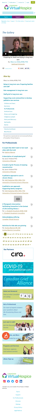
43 (11, 244)
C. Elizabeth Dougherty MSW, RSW (16, 211)
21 (15, 237)
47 (21, 244)
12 (25, 234)
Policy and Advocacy (10, 119)
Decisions (7, 106)
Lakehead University (18, 64)
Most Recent (7, 132)
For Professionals (9, 109)
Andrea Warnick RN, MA (12, 228)
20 (13, 237)
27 (30, 237)
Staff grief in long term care (13, 94)
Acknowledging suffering (10, 217)
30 (9, 241)
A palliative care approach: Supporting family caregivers (12, 187)
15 (32, 234)
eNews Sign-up (8, 359)
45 (16, 244)
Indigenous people (9, 117)
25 (25, 237)
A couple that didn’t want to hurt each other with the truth (15, 149)
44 (13, 244)
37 (26, 241)
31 (11, 241)
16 (3, 237)
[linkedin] (20, 381)
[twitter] (12, 381)
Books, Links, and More (11, 335)
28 (4, 241)
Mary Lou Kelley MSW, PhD (19, 62)
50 (28, 244)
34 (18, 241)
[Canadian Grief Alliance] (18, 281)
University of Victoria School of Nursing (15, 182)
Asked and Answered (10, 291)
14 (29, 234)
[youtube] (16, 381)
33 (16, 241)
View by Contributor (10, 129)
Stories (6, 125)
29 (6, 241)
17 (6, 237)
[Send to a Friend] (3, 68)
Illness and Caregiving (10, 114)
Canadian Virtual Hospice (10, 219)
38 (28, 241)
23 (20, 237)
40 (4, 244)
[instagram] (4, 381)
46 (18, 244)
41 (6, 244)
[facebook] (8, 381)
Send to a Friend (8, 68)
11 (22, 234)
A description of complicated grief (13, 156)
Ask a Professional (9, 304)
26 (27, 237)
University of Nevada (9, 161)
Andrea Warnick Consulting (11, 230)
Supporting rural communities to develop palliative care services (18, 99)
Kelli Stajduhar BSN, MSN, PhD (15, 180)
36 (23, 241)
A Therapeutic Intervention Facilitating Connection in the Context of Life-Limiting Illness (15, 206)
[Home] (18, 5)
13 (27, 234)
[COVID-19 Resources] (18, 267)
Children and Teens (9, 103)
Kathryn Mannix (10, 152)
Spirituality (7, 122)
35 (21, 241)
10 (20, 234)
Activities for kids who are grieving (14, 225)
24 (23, 237)
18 (8, 237)
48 (23, 244)
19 (10, 237)
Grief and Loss (8, 111)
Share (24, 68)
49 (26, 244)
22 (18, 237)
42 (8, 244)
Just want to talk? (9, 322)
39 (31, 241)
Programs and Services (11, 346)
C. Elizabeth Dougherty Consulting (13, 213)
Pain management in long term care (16, 90)
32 (13, 241)
